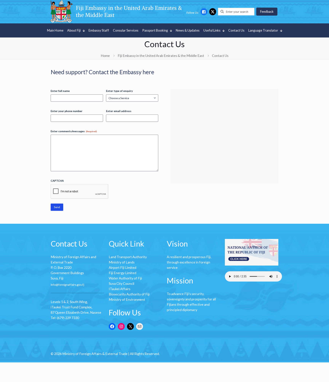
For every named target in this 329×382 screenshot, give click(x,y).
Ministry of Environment (127, 299)
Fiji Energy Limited (122, 273)
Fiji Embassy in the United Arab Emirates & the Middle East (161, 55)
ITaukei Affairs (119, 289)
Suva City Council (121, 283)
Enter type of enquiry (119, 90)
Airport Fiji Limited (122, 267)
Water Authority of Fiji (125, 278)
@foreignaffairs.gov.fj (70, 284)
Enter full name (60, 90)
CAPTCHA (57, 180)
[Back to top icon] (258, 374)
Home (105, 55)
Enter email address (118, 111)
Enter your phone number (66, 111)
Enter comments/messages (74, 131)
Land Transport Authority (128, 257)
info (53, 284)
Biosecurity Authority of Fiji (129, 294)
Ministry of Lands (122, 262)
